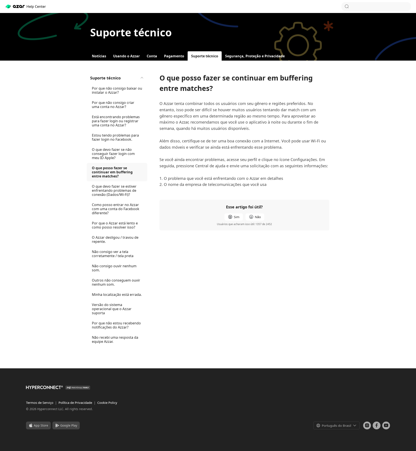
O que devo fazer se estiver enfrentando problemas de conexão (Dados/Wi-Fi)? (114, 190)
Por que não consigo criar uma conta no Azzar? (113, 104)
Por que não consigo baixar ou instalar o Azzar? (117, 90)
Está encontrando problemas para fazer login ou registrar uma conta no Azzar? (116, 120)
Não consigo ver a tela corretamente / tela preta (112, 253)
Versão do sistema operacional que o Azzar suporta (112, 308)
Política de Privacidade (75, 402)
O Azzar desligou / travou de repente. (115, 239)
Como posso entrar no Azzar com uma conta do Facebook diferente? (115, 208)
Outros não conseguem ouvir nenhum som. (116, 282)
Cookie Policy (107, 402)
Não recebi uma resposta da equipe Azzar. (115, 339)
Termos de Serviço (40, 402)
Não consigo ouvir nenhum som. (114, 268)
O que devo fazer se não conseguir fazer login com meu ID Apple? (113, 153)
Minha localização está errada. (117, 294)
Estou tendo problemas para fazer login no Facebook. (115, 137)
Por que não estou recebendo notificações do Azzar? (116, 325)
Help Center (36, 6)
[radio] (233, 217)
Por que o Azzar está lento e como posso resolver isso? (115, 225)
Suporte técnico (105, 78)
